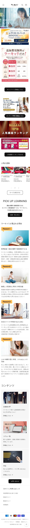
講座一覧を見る (15, 215)
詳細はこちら (7, 415)
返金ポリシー (7, 497)
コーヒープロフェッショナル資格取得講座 (19, 176)
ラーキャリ (8, 519)
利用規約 (5, 504)
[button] (3, 5)
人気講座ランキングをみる (15, 154)
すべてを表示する (15, 192)
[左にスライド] (11, 188)
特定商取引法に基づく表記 (10, 493)
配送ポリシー (7, 501)
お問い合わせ (15, 481)
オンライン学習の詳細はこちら (15, 116)
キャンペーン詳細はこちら (15, 89)
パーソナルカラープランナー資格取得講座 (7, 176)
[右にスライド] (18, 188)
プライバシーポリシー (9, 521)
